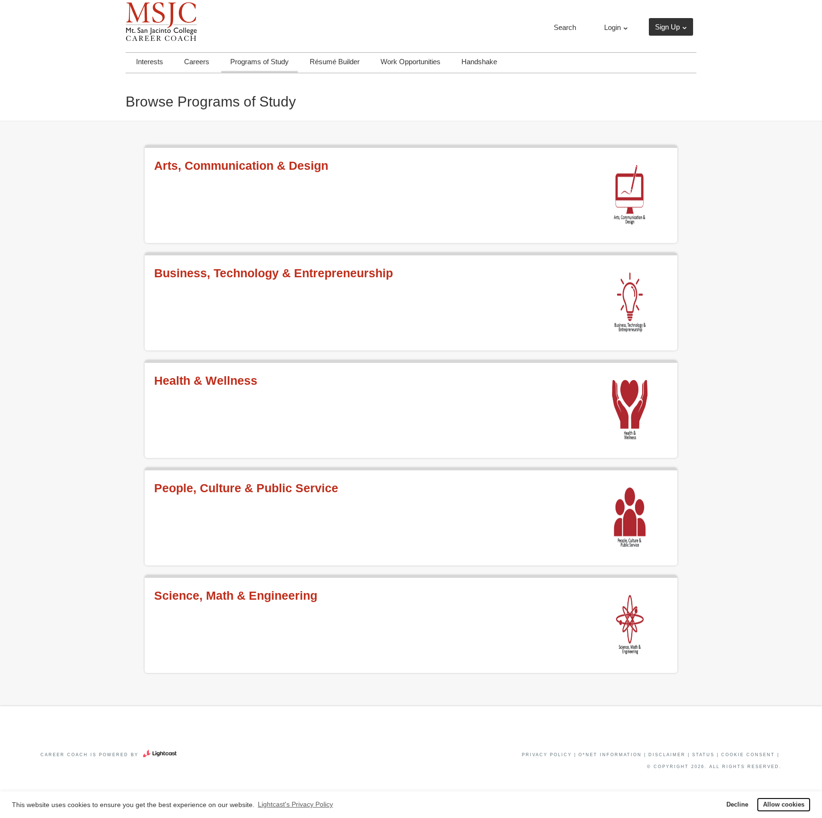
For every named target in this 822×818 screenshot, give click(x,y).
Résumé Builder (335, 62)
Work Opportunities (410, 62)
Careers (196, 62)
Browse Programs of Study (211, 101)
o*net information (610, 754)
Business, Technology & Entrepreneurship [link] (273, 273)
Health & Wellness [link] (205, 380)
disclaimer (666, 754)
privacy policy (547, 754)
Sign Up (667, 27)
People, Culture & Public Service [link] (246, 488)
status (703, 754)
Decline (737, 804)
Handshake (479, 62)
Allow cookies (783, 804)
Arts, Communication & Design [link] (241, 165)
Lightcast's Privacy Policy (295, 804)
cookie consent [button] (748, 754)
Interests (149, 62)
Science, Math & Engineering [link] (235, 595)
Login (612, 27)
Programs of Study (259, 62)
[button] (564, 27)
